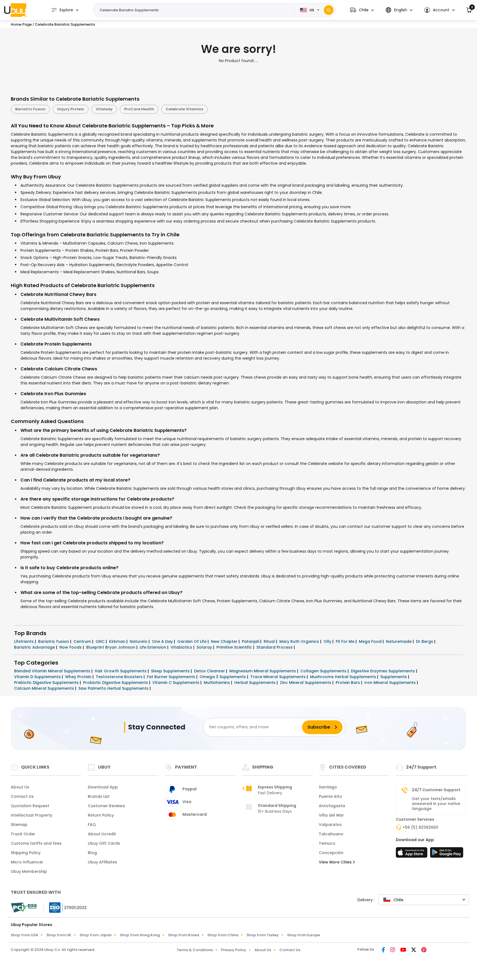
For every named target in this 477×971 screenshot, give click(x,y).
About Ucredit (102, 834)
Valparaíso (330, 824)
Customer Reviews (106, 806)
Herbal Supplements (255, 682)
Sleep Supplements (171, 671)
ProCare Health (139, 109)
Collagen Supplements (324, 671)
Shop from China (222, 935)
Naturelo (139, 641)
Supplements (394, 677)
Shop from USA (24, 935)
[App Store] (412, 854)
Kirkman (117, 641)
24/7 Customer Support (436, 789)
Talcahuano (331, 834)
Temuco (327, 843)
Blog (92, 852)
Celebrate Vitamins (184, 109)
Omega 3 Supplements (223, 677)
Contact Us (22, 796)
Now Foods (71, 647)
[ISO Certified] (65, 907)
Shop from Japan (96, 935)
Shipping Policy (26, 852)
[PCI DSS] (24, 908)
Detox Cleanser (210, 671)
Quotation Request (30, 806)
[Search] (328, 10)
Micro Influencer (27, 862)
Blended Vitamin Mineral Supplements (52, 671)
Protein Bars (348, 682)
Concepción (331, 852)
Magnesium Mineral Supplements (263, 671)
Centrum (82, 641)
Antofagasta (332, 806)
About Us (20, 787)
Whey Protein (78, 677)
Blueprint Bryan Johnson (111, 647)
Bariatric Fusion (30, 109)
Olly (328, 641)
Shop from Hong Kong (140, 935)
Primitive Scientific (234, 647)
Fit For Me (346, 641)
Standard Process (275, 647)
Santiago (328, 787)
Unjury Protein (70, 109)
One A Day (163, 641)
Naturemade (399, 641)
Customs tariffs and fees (36, 843)
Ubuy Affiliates (102, 862)
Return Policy (101, 815)
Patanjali (251, 641)
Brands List (99, 796)
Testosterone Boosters (120, 677)
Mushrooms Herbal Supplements (343, 677)
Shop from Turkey (263, 935)
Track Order (23, 834)
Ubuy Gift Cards (104, 843)
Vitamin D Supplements (38, 677)
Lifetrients (24, 641)
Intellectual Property (31, 815)
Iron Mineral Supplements (390, 682)
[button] (362, 10)
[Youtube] (403, 950)
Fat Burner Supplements (171, 677)
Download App (103, 787)
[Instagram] (393, 950)
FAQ (92, 824)
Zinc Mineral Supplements (306, 682)
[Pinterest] (424, 950)
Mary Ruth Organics (299, 641)
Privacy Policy (233, 950)
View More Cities (336, 862)
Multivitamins (217, 682)
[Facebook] (384, 950)
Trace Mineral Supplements (278, 677)
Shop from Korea (183, 935)
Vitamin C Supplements (176, 682)
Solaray (205, 647)
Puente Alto (330, 796)
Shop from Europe (303, 935)
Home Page (21, 24)
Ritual (270, 641)
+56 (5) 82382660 (420, 827)
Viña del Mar (331, 815)
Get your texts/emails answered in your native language (436, 803)
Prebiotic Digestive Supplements (47, 682)
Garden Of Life (192, 641)
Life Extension (153, 647)
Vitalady (104, 109)
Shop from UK (58, 935)
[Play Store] (446, 854)
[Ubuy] (15, 10)
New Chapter (225, 641)
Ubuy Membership (29, 871)
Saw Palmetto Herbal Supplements (114, 688)
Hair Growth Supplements (121, 671)
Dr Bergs (425, 641)
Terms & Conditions (195, 950)
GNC (101, 641)
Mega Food (371, 641)
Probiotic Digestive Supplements (116, 682)
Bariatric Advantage (35, 647)
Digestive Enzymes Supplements (383, 671)
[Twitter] (414, 950)
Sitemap (19, 824)
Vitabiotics (182, 647)
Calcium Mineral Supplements (44, 688)
